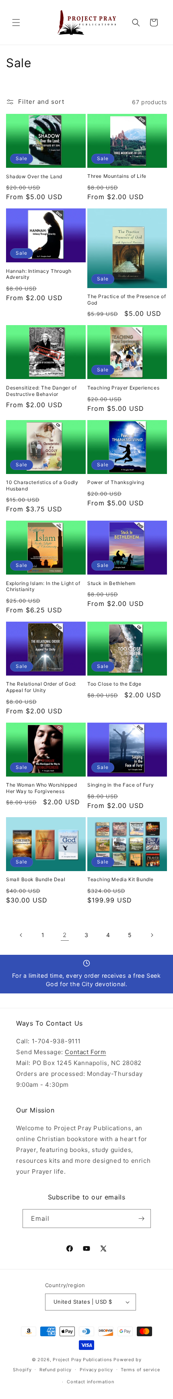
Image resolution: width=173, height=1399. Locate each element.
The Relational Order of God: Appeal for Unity (41, 687)
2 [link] (65, 935)
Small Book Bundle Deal (35, 879)
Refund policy (55, 1369)
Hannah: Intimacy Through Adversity (38, 274)
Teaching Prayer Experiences (123, 388)
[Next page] (152, 935)
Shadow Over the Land (34, 176)
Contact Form (85, 1052)
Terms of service (140, 1369)
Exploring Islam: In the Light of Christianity (43, 586)
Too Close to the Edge (114, 684)
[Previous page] (21, 935)
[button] (16, 22)
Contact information (90, 1382)
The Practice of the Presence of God (126, 299)
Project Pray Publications (82, 1359)
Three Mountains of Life (116, 176)
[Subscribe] (141, 1218)
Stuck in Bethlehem (111, 583)
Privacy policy (96, 1369)
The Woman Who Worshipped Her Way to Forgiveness (41, 788)
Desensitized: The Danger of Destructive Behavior (41, 391)
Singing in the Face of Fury (120, 785)
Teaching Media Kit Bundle (120, 879)
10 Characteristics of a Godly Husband (42, 485)
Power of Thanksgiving (115, 482)
